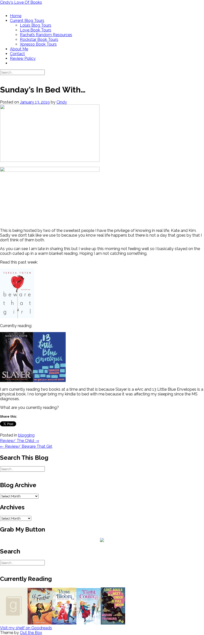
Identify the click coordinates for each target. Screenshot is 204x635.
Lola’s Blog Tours (35, 25)
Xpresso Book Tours (38, 44)
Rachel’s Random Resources (46, 34)
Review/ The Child (19, 440)
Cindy (61, 102)
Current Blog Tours (27, 20)
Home (15, 15)
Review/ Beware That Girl (26, 446)
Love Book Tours (35, 30)
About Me (19, 49)
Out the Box (31, 632)
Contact (17, 53)
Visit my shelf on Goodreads (26, 628)
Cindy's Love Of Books (21, 2)
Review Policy (23, 58)
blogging (26, 435)
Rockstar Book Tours (39, 39)
